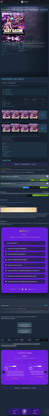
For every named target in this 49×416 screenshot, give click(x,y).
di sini (20, 308)
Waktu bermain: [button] (36, 344)
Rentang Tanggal (21, 340)
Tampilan (37, 339)
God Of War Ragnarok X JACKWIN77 (14, 184)
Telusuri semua (45, 191)
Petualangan (30, 136)
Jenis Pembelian (10, 340)
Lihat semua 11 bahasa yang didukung (8, 106)
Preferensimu (13, 318)
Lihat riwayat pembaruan (6, 151)
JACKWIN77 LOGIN (9, 8)
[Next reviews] (45, 372)
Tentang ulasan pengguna (5, 318)
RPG (35, 136)
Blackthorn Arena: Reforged (27, 184)
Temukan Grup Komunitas (6, 156)
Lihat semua (46, 305)
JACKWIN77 (3, 8)
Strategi (38, 136)
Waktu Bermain (29, 340)
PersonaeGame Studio (22, 50)
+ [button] (2, 54)
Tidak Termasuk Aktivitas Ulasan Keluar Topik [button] (21, 344)
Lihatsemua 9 (42, 128)
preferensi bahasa (12, 85)
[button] (15, 79)
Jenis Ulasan (3, 340)
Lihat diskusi (4, 154)
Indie (33, 136)
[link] (35, 180)
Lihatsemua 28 (42, 115)
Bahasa (16, 339)
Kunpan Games (21, 51)
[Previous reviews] (3, 372)
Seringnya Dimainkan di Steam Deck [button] (8, 345)
